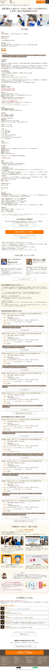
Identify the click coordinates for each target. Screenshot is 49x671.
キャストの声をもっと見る (24, 279)
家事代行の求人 (29, 659)
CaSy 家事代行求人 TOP (4, 4)
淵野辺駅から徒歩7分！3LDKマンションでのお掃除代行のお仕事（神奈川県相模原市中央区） (22, 333)
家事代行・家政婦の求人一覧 (13, 4)
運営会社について (41, 660)
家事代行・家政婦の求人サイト (4, 0)
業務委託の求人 (5, 660)
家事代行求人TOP (24, 237)
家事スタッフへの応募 (42, 658)
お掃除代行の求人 (30, 661)
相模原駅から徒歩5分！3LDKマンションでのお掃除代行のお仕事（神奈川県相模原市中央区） (22, 480)
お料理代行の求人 (30, 662)
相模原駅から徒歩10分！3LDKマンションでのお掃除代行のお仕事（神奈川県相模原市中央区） (22, 461)
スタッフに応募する (40, 2)
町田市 (11, 642)
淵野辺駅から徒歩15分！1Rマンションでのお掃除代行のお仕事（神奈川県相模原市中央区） (21, 393)
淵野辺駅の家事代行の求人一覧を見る (24, 413)
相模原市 (24, 4)
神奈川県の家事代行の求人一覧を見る (24, 646)
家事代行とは (16, 657)
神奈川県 (20, 4)
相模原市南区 (24, 642)
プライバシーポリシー (42, 661)
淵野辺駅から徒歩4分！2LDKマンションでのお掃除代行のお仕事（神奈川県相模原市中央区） (22, 313)
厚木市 (30, 642)
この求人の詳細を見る (24, 330)
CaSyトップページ (5, 657)
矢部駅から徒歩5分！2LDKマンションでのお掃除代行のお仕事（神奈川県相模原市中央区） (21, 419)
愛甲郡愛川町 (36, 642)
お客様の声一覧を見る (24, 225)
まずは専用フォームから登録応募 (24, 652)
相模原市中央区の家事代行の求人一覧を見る (23, 521)
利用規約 (40, 662)
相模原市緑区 (17, 642)
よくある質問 (4, 664)
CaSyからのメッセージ (6, 661)
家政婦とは (16, 662)
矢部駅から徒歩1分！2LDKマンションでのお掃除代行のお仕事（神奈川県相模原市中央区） (21, 500)
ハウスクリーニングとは (19, 661)
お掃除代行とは (17, 658)
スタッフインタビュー (6, 662)
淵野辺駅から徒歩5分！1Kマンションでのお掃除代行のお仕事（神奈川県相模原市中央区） (21, 353)
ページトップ (46, 653)
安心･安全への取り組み (42, 657)
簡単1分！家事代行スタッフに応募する (24, 231)
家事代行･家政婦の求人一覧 (31, 658)
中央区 (28, 4)
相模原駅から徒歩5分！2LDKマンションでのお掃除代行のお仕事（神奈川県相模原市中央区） (22, 439)
